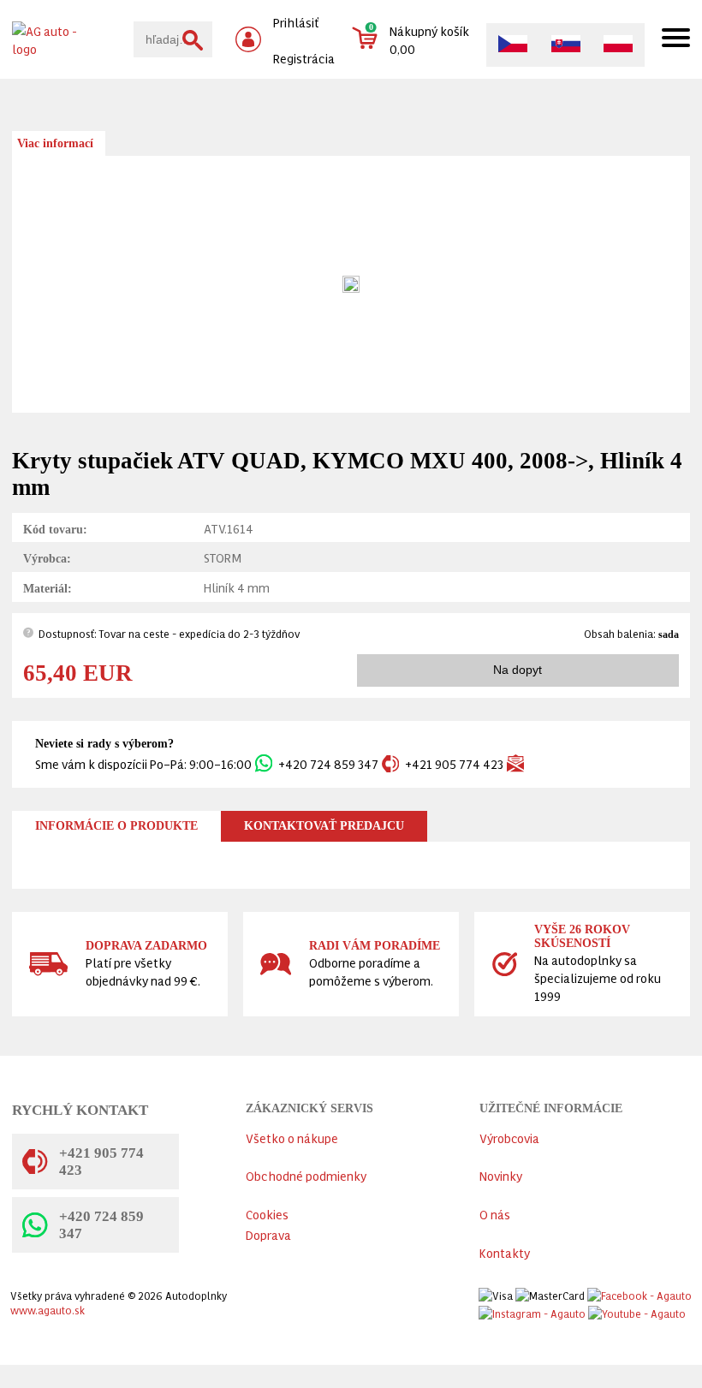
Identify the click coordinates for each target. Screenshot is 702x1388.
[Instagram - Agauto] (532, 1309)
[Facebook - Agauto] (639, 1291)
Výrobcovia (509, 1138)
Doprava (268, 1234)
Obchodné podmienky (306, 1175)
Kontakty (504, 1252)
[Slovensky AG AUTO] (565, 49)
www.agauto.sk (47, 1309)
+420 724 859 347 (328, 763)
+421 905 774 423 (454, 763)
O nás (494, 1214)
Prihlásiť (296, 22)
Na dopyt (517, 670)
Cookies (267, 1214)
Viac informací (55, 143)
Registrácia (304, 58)
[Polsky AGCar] (618, 45)
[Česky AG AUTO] (512, 49)
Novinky (500, 1175)
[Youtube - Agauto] (637, 1309)
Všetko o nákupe (292, 1138)
